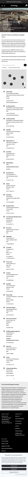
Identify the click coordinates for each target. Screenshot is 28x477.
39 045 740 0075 (10, 159)
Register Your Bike (6, 446)
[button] (10, 75)
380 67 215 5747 (10, 269)
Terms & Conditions (19, 418)
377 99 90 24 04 (10, 304)
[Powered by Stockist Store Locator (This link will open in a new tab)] (14, 378)
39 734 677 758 (9, 180)
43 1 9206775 (9, 256)
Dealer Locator (5, 443)
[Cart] (25, 5)
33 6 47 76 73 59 (10, 213)
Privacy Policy (18, 421)
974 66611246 (9, 327)
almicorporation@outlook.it (12, 115)
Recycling (17, 428)
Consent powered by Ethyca (20, 474)
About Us (17, 416)
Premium (5, 67)
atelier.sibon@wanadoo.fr (12, 102)
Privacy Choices (18, 431)
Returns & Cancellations (7, 448)
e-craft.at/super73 (10, 258)
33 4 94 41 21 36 (10, 364)
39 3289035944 (10, 280)
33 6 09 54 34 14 (10, 100)
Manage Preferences (20, 435)
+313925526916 (10, 244)
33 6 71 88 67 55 (10, 191)
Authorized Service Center (14, 67)
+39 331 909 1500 (10, 113)
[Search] (4, 5)
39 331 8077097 (10, 315)
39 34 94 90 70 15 (10, 148)
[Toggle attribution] (24, 87)
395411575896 (9, 353)
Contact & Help (5, 441)
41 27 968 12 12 (10, 224)
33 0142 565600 (10, 202)
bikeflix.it (8, 169)
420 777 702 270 (10, 375)
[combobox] (12, 65)
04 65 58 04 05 (9, 291)
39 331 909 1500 (10, 126)
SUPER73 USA (18, 433)
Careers (17, 426)
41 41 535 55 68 (10, 342)
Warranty (4, 451)
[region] (14, 79)
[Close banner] (27, 453)
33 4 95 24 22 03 (10, 137)
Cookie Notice (18, 423)
